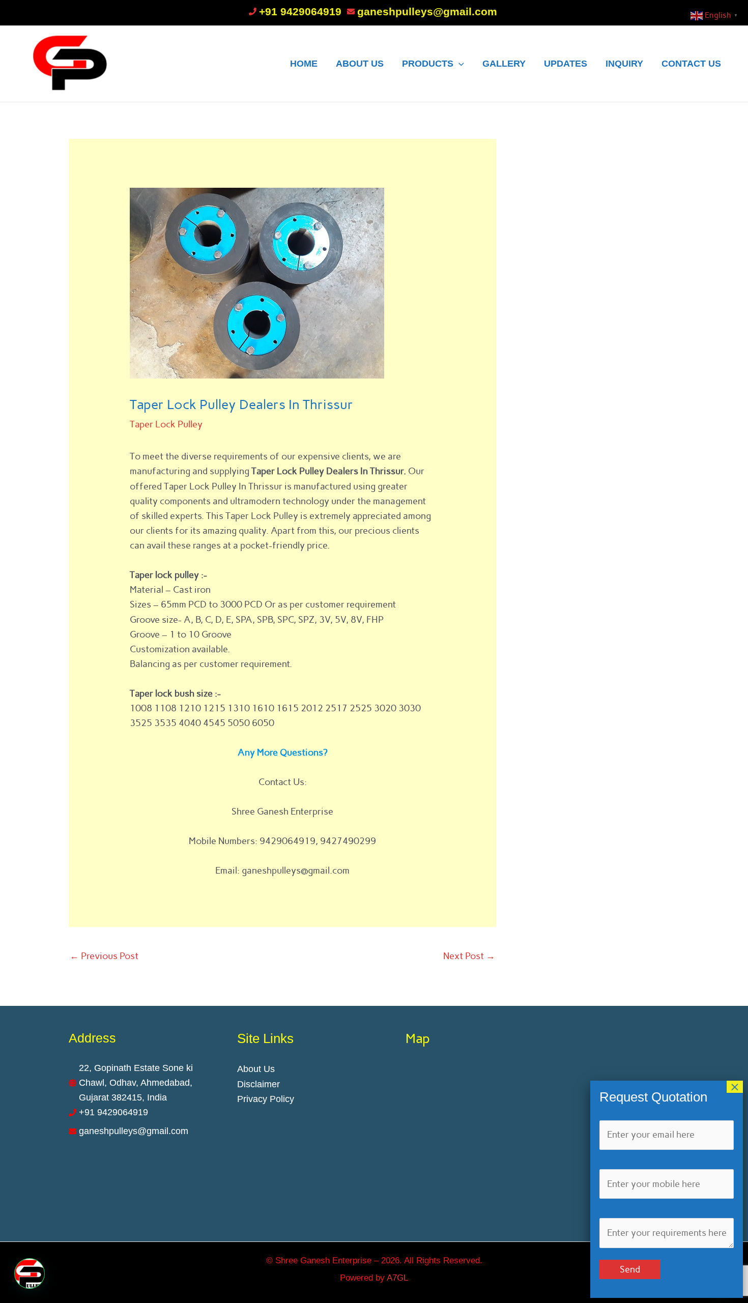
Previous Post (104, 956)
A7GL (397, 1278)
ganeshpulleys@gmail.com (427, 11)
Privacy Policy (265, 1099)
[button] (29, 1273)
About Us (256, 1069)
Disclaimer (258, 1084)
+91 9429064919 (300, 11)
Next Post (469, 956)
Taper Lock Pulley (166, 424)
